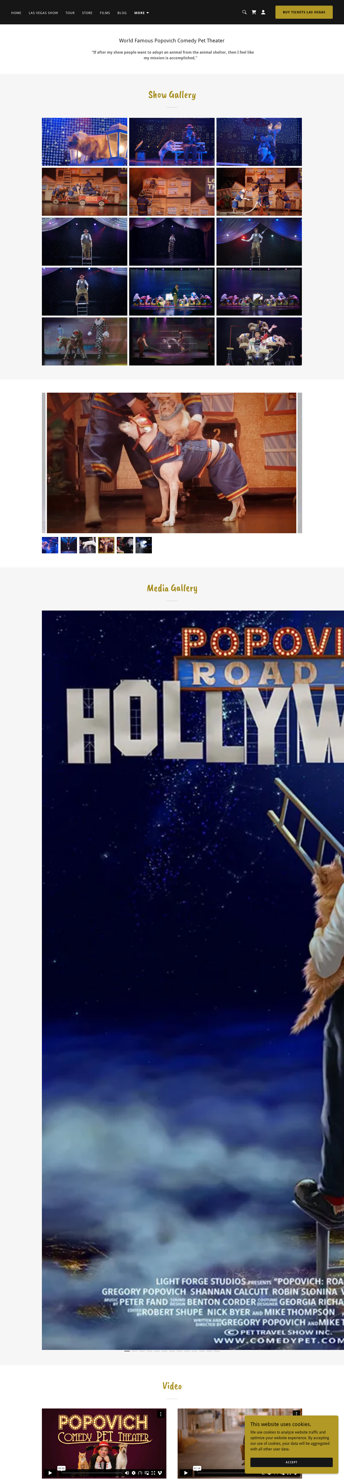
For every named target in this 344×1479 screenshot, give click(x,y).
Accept (291, 1462)
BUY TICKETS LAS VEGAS (304, 12)
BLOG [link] (122, 13)
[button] (142, 13)
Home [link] (16, 13)
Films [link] (105, 13)
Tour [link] (70, 13)
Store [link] (87, 13)
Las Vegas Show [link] (43, 13)
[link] (254, 12)
